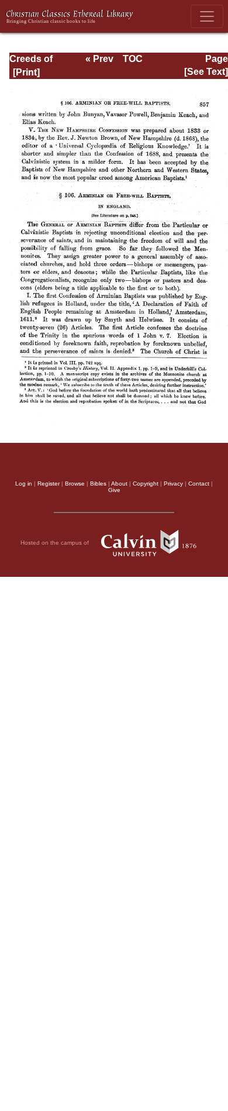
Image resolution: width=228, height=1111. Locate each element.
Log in (23, 483)
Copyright (145, 483)
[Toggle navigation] (207, 16)
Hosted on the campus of (55, 542)
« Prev (99, 59)
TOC (133, 59)
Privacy (173, 483)
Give (114, 490)
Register (48, 483)
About (119, 483)
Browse (75, 483)
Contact (198, 483)
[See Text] (206, 72)
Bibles (98, 483)
